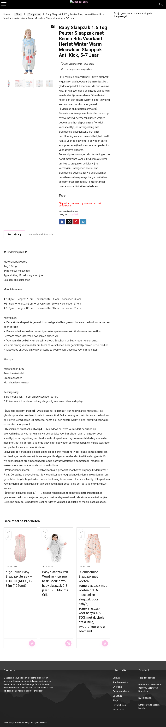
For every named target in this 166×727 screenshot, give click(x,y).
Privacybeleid (119, 705)
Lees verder (32, 643)
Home (7, 14)
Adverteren (118, 709)
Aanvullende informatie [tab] (41, 234)
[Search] (161, 4)
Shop (18, 14)
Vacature (117, 696)
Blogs (116, 700)
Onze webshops (121, 691)
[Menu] (4, 4)
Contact (117, 677)
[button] (52, 26)
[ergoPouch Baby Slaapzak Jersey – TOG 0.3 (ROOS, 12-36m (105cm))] (20, 548)
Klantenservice (120, 682)
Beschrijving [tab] (14, 234)
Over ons (117, 687)
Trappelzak (34, 14)
